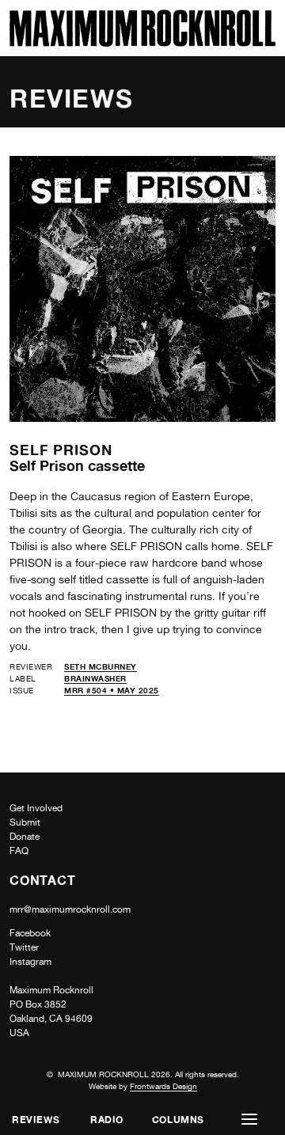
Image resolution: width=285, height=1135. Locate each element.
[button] (249, 1119)
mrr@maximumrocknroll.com (70, 909)
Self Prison (61, 449)
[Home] (143, 42)
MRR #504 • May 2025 (111, 690)
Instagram (30, 961)
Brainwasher (95, 678)
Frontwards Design (163, 1086)
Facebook (30, 933)
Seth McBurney (100, 666)
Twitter (24, 947)
